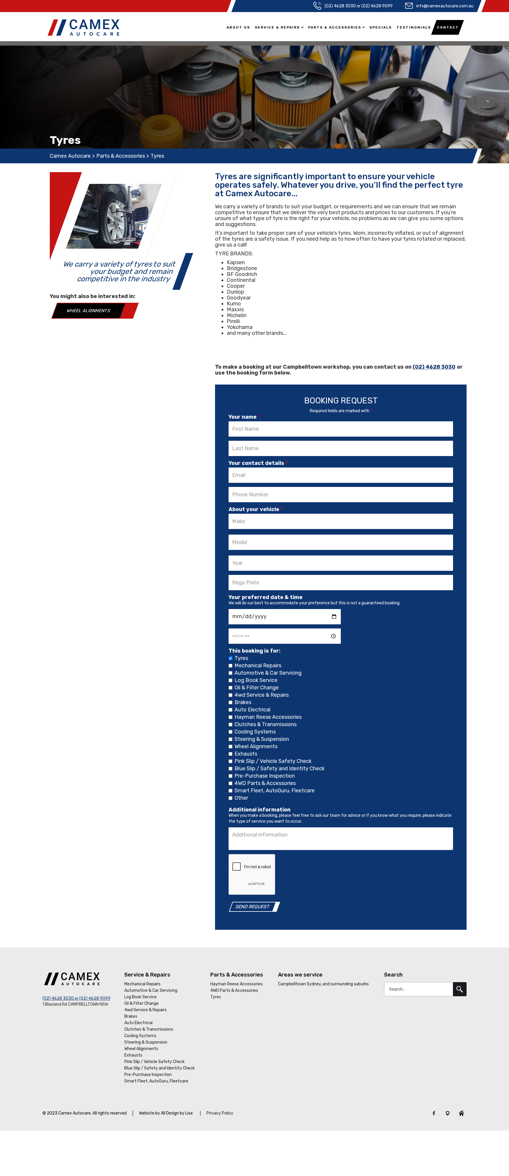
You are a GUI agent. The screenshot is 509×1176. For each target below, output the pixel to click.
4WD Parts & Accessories (234, 990)
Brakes (130, 1016)
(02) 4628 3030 (434, 367)
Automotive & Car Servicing (150, 990)
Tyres (215, 996)
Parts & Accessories (120, 156)
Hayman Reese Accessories (236, 984)
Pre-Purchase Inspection (148, 1074)
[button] (279, 29)
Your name (244, 417)
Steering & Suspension (145, 1042)
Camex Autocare (70, 156)
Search (393, 975)
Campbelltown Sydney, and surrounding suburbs (323, 984)
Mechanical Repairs (142, 984)
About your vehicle (256, 509)
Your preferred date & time (266, 597)
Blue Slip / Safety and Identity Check (159, 1068)
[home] (83, 27)
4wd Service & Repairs (145, 1009)
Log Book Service (140, 996)
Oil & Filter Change (141, 1003)
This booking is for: (254, 651)
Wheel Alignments (88, 310)
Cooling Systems (140, 1035)
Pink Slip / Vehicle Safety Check (154, 1061)
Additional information (259, 810)
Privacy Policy (219, 1113)
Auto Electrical (138, 1022)
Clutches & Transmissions (148, 1029)
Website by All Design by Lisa (166, 1113)
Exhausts (133, 1055)
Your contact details (258, 463)
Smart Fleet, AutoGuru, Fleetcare (156, 1081)
